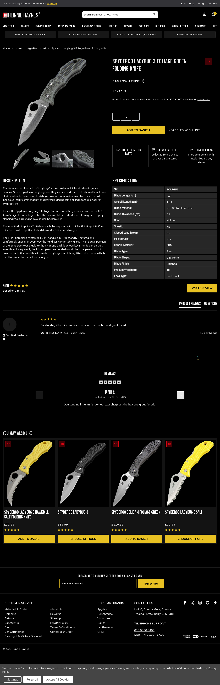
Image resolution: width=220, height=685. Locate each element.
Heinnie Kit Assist (16, 609)
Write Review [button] (202, 288)
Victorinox (103, 618)
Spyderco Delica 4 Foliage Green (135, 512)
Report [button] (73, 332)
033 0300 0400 (144, 630)
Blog (201, 3)
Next (180, 395)
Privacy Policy (59, 622)
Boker (101, 622)
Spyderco (103, 609)
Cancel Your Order (61, 631)
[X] (192, 603)
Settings (12, 679)
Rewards (55, 614)
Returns (9, 618)
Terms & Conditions (62, 627)
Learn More (203, 99)
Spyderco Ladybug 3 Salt (183, 512)
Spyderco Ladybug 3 (73, 512)
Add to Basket (29, 538)
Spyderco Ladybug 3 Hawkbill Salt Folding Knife (26, 515)
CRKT (101, 631)
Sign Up (52, 3)
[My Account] (204, 15)
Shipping (10, 614)
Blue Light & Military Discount (23, 636)
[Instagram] (200, 603)
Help (192, 3)
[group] (21, 286)
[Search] (154, 14)
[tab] (190, 304)
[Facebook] (185, 603)
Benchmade (105, 614)
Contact (212, 3)
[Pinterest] (207, 603)
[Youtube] (215, 603)
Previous (39, 395)
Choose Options (83, 538)
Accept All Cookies (58, 679)
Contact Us (12, 622)
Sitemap (55, 618)
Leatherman (105, 627)
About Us (56, 609)
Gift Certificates (14, 631)
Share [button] (82, 332)
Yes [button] (66, 332)
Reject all (32, 679)
